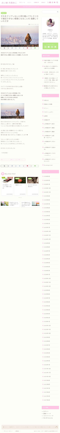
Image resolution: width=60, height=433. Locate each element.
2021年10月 (47, 376)
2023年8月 (47, 294)
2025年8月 (47, 200)
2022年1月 (47, 364)
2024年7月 (47, 251)
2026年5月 (47, 176)
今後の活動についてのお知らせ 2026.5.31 (51, 61)
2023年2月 (47, 317)
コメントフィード (48, 416)
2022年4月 (47, 357)
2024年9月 (47, 243)
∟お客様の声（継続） (49, 127)
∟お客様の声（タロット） (49, 142)
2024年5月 (47, 259)
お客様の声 (36, 2)
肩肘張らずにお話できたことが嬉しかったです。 (51, 87)
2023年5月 (47, 306)
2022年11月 (47, 329)
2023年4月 (47, 310)
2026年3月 (47, 180)
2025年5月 (47, 211)
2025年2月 (47, 223)
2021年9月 (47, 380)
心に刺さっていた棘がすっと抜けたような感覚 (51, 67)
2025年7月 (47, 204)
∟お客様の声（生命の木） (49, 148)
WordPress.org (48, 418)
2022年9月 (47, 337)
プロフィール (22, 2)
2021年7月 (47, 388)
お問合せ (43, 2)
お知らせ (46, 100)
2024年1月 (47, 274)
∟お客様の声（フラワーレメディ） (49, 154)
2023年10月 (47, 286)
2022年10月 (47, 333)
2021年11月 (47, 372)
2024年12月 (47, 231)
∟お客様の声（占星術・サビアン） (49, 136)
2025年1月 (47, 227)
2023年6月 (47, 302)
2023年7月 (47, 298)
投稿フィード (47, 413)
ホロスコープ (22, 159)
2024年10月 (47, 239)
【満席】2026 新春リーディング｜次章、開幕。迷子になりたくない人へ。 (51, 80)
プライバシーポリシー (8, 431)
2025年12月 (47, 188)
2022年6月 (47, 349)
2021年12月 (47, 368)
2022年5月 (47, 353)
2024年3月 (47, 266)
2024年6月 (47, 255)
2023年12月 (47, 278)
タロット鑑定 (14, 159)
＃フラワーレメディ (6, 159)
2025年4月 (47, 215)
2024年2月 (47, 270)
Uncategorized (48, 165)
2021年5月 (47, 396)
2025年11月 (47, 192)
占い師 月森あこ (9, 3)
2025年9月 (47, 196)
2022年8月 (47, 341)
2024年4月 (47, 262)
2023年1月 (47, 321)
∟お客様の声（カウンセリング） (49, 160)
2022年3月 (47, 361)
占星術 (46, 116)
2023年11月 (47, 282)
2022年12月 (47, 325)
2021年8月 (47, 384)
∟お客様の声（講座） (49, 131)
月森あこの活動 (48, 104)
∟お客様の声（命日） (49, 124)
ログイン (45, 411)
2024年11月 (47, 235)
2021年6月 (47, 392)
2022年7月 (47, 345)
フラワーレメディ (48, 112)
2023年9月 (47, 290)
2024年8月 (47, 247)
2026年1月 (47, 184)
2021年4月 (47, 400)
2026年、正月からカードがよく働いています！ (51, 73)
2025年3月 (47, 219)
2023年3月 (47, 313)
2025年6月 (47, 208)
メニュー (29, 2)
